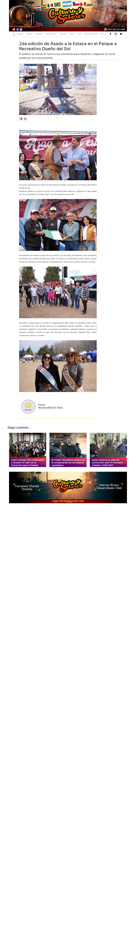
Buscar (103, 34)
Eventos (29, 34)
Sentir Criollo (51, 34)
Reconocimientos (91, 34)
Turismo (20, 34)
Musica (72, 34)
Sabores (38, 34)
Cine (79, 34)
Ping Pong (63, 34)
